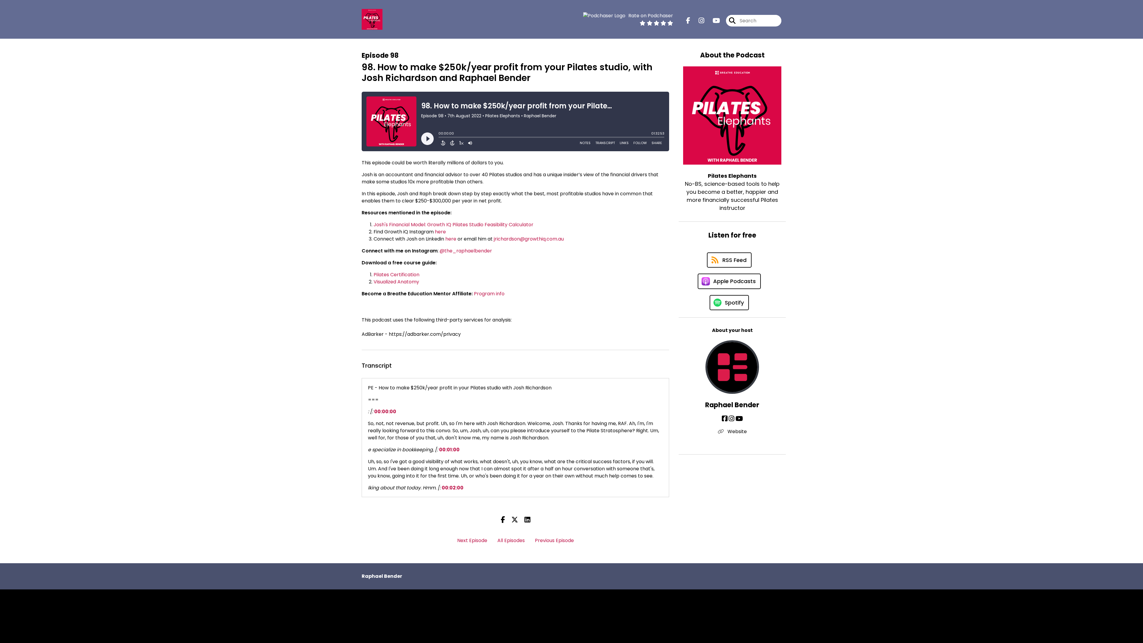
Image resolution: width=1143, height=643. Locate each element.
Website (736, 431)
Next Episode (472, 540)
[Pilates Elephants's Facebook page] (688, 20)
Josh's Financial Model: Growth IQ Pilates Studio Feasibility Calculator (453, 224)
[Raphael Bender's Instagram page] (731, 418)
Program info (489, 293)
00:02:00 (452, 487)
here (440, 231)
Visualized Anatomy (396, 281)
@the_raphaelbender (466, 250)
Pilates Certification (396, 274)
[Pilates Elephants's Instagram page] (697, 20)
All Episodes (511, 540)
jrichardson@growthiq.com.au (529, 238)
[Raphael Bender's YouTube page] (739, 418)
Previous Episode (554, 540)
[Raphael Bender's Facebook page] (724, 418)
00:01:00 (449, 449)
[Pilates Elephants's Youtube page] (712, 20)
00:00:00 (385, 411)
